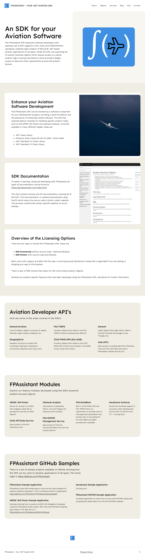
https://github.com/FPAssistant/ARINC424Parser (30, 512)
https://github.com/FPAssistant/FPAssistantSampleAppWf (33, 494)
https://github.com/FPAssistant (34, 476)
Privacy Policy (86, 552)
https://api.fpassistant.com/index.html (29, 187)
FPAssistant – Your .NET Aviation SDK (31, 5)
